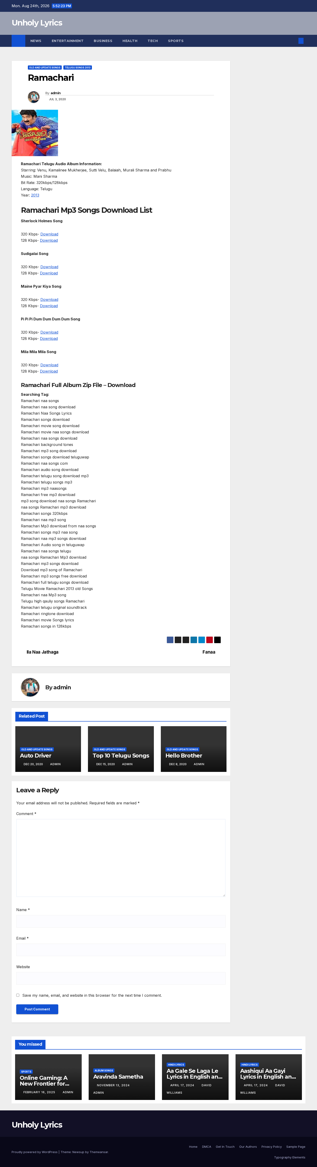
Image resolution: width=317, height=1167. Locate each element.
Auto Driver (35, 755)
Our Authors (248, 1146)
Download (49, 234)
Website (23, 966)
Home (193, 1146)
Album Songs (104, 1070)
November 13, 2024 (114, 1085)
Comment (26, 813)
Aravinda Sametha (118, 1076)
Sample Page (295, 1146)
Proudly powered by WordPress (35, 1152)
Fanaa (209, 652)
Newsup (78, 1152)
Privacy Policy (272, 1146)
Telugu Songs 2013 (78, 67)
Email (22, 938)
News (36, 41)
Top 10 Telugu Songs (121, 755)
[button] (293, 41)
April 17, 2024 (182, 1085)
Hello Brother (183, 755)
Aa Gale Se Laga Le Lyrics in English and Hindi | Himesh (194, 1076)
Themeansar (99, 1152)
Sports (176, 41)
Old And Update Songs (44, 67)
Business (103, 41)
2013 (35, 195)
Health (130, 41)
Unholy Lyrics (37, 23)
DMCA (206, 1146)
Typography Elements (289, 1157)
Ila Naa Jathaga (42, 652)
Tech (153, 41)
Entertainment (68, 41)
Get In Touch (225, 1146)
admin (56, 93)
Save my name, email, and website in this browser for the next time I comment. (92, 995)
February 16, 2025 (39, 1092)
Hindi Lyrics (176, 1064)
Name (23, 909)
